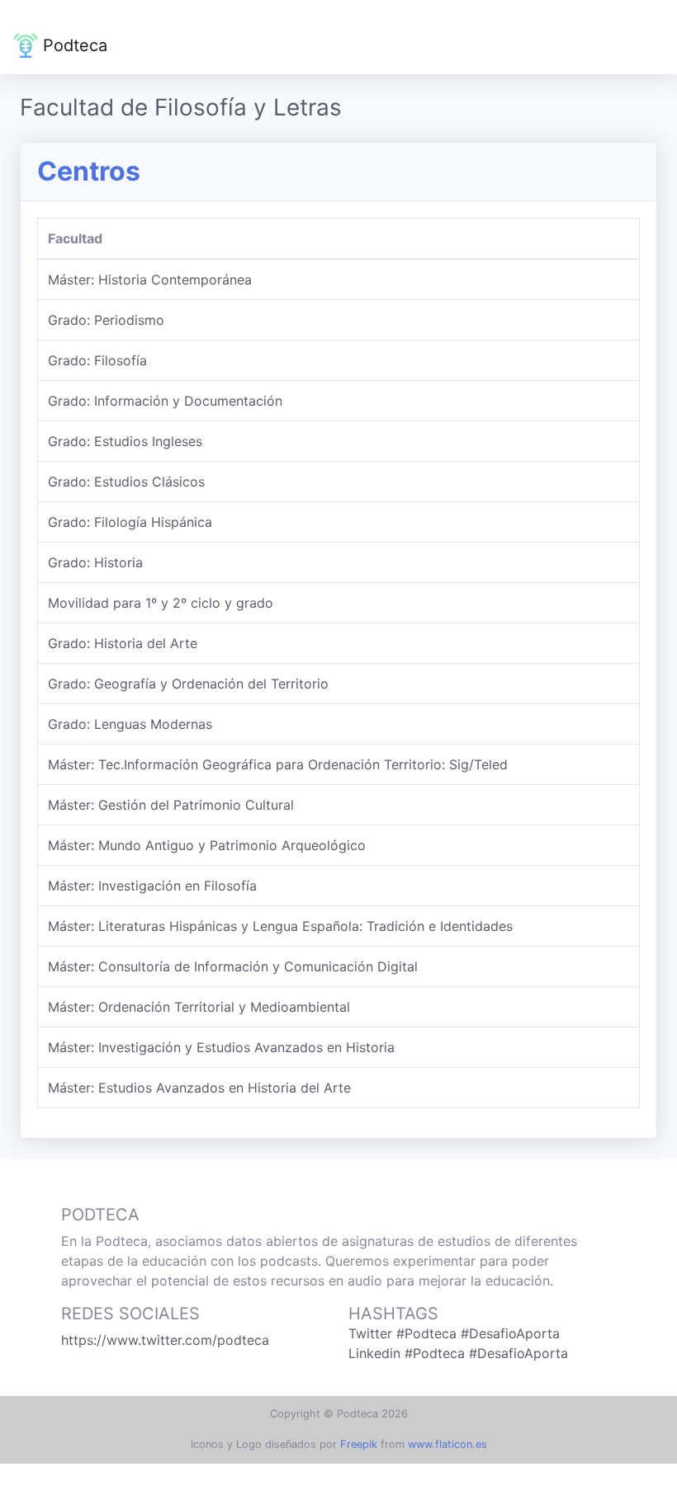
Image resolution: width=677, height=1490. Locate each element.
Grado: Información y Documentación (165, 400)
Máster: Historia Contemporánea (150, 279)
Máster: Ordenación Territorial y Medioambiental (199, 1007)
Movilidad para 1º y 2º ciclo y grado (160, 603)
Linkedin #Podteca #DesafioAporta (458, 1353)
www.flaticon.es (447, 1444)
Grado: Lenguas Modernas (130, 724)
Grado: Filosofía (97, 360)
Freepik (358, 1444)
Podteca (72, 45)
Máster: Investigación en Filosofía (152, 885)
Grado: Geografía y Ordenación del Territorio (188, 683)
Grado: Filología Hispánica (130, 522)
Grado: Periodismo (106, 320)
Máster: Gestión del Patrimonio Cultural (171, 805)
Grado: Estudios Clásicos (126, 481)
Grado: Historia (95, 562)
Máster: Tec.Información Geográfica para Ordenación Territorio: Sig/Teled (278, 764)
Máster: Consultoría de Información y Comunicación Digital (233, 966)
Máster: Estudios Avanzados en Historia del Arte (199, 1087)
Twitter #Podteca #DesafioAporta (454, 1333)
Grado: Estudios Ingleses (125, 441)
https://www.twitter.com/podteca (165, 1340)
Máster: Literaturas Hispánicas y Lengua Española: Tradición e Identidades (280, 926)
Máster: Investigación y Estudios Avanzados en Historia (221, 1047)
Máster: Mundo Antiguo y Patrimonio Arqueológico (207, 845)
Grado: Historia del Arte (122, 643)
